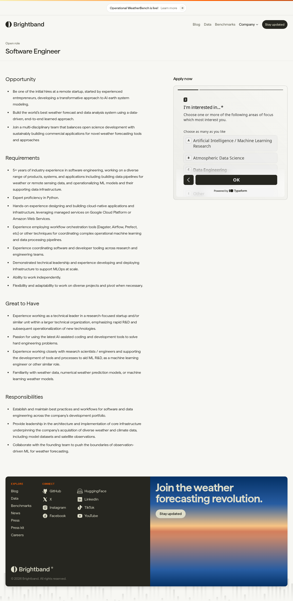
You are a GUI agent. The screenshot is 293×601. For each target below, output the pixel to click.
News (15, 513)
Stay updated (275, 24)
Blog (196, 24)
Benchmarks (225, 24)
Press (15, 520)
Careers (17, 535)
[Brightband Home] (24, 24)
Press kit (17, 527)
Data (207, 24)
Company (247, 24)
